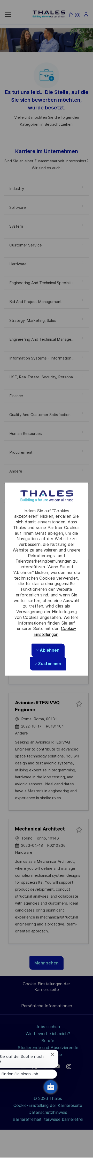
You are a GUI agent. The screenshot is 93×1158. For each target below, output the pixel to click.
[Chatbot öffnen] (50, 1086)
